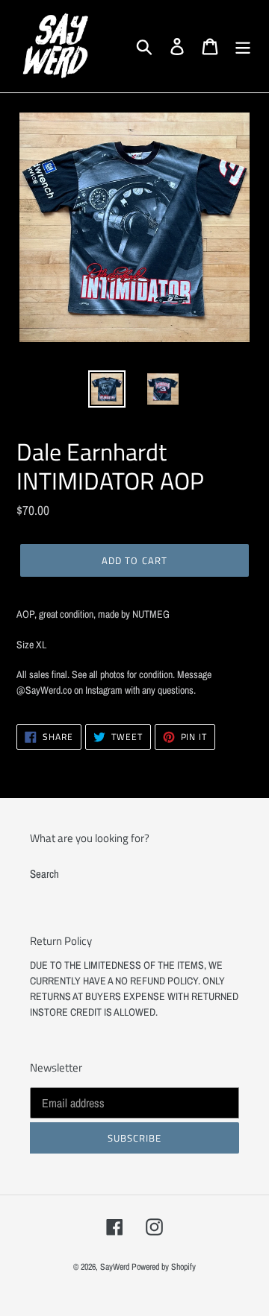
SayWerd (114, 1267)
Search (44, 874)
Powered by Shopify (164, 1267)
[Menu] (242, 46)
